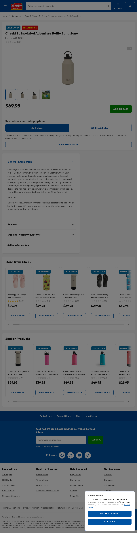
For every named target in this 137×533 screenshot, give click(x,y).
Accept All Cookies (110, 514)
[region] (110, 511)
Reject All (109, 522)
